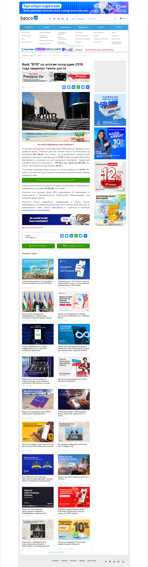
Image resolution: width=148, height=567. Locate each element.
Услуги (101, 27)
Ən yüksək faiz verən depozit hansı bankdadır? (56, 180)
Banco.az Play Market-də (32, 228)
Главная (24, 55)
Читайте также (29, 253)
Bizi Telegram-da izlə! (74, 246)
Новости (29, 27)
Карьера (78, 42)
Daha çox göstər (54, 552)
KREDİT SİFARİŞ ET (39, 246)
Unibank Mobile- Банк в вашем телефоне (99, 50)
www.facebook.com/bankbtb (35, 210)
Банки (47, 27)
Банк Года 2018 (45, 43)
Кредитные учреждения (44, 36)
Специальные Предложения (116, 42)
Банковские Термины (83, 39)
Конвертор (115, 36)
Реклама (64, 561)
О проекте (55, 561)
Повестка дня (26, 36)
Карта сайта (91, 561)
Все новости (25, 32)
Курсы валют (116, 39)
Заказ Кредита (99, 32)
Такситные (97, 42)
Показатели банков (46, 40)
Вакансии (83, 27)
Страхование (65, 27)
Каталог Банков (45, 32)
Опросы (82, 561)
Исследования (26, 42)
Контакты (73, 561)
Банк (23, 39)
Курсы (119, 27)
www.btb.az (57, 208)
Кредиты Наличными (101, 39)
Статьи (39, 55)
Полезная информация (62, 43)
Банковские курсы (82, 36)
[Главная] (29, 18)
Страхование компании (62, 33)
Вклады (96, 36)
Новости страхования (62, 38)
